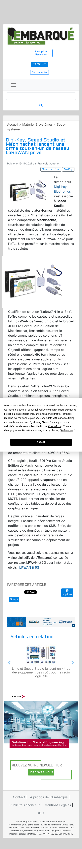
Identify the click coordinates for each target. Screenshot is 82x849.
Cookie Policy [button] (55, 426)
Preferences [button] (67, 430)
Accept (41, 442)
